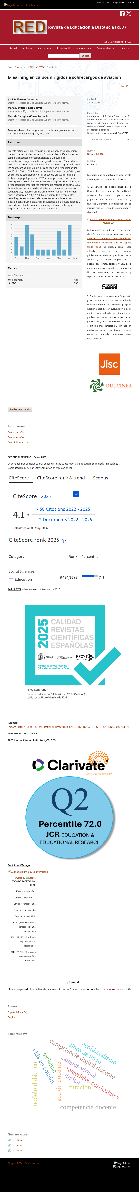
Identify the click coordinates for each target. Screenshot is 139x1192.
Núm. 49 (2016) (37, 67)
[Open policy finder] (109, 363)
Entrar (131, 2)
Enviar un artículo (20, 409)
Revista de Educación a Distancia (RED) (87, 27)
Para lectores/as (16, 432)
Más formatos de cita (100, 139)
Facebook (29, 1163)
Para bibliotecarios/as (18, 442)
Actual (13, 48)
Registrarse (118, 2)
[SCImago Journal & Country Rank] (28, 871)
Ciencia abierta (106, 48)
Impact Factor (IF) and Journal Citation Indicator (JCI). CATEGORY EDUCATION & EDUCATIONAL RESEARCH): (68, 726)
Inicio (10, 67)
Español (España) (17, 1012)
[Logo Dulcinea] (111, 384)
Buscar (85, 56)
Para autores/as (16, 437)
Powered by (20, 878)
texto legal (94, 246)
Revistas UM (103, 2)
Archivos (27, 48)
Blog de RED (15, 1163)
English (12, 1017)
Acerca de (43, 48)
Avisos (125, 48)
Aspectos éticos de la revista (73, 48)
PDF (126, 85)
